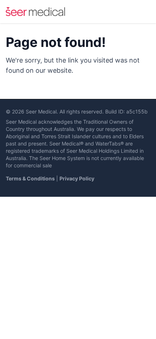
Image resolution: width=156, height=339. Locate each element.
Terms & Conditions (30, 178)
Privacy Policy (76, 178)
